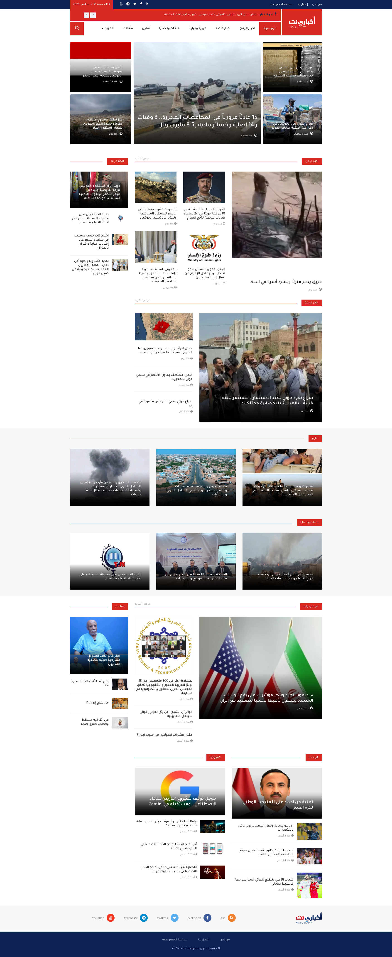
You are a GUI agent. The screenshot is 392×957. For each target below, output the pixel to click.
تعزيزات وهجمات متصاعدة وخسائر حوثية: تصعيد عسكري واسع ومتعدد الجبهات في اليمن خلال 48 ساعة (282, 491)
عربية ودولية (197, 28)
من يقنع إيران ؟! (97, 703)
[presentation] (93, 15)
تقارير (146, 28)
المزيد (109, 28)
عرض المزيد (142, 158)
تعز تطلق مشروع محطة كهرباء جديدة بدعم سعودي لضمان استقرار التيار (102, 124)
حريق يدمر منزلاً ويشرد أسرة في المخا (285, 282)
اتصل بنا (203, 940)
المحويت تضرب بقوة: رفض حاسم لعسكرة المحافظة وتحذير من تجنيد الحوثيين (157, 214)
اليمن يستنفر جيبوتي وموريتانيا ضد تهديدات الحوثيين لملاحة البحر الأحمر (102, 72)
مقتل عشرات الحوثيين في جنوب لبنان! (165, 735)
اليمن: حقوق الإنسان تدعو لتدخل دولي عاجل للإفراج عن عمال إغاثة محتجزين (205, 273)
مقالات (128, 28)
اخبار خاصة (223, 28)
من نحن (317, 4)
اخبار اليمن (247, 28)
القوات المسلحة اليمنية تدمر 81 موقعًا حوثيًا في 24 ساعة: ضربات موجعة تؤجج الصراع (204, 214)
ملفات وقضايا (169, 28)
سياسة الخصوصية (281, 4)
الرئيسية (270, 28)
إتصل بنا (302, 4)
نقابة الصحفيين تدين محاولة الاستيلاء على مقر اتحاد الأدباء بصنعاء (90, 218)
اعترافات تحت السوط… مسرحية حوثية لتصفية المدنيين (103, 660)
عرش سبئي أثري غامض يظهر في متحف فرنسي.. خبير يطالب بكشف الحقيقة (210, 14)
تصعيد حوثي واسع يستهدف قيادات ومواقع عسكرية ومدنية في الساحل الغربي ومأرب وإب (197, 491)
